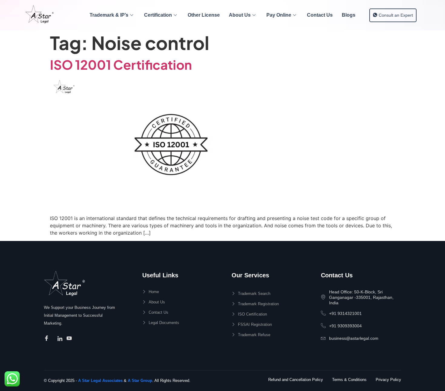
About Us (240, 15)
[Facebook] (47, 339)
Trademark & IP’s (109, 15)
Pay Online (278, 15)
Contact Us (320, 15)
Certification (158, 15)
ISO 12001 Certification (121, 64)
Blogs (348, 15)
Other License (204, 15)
